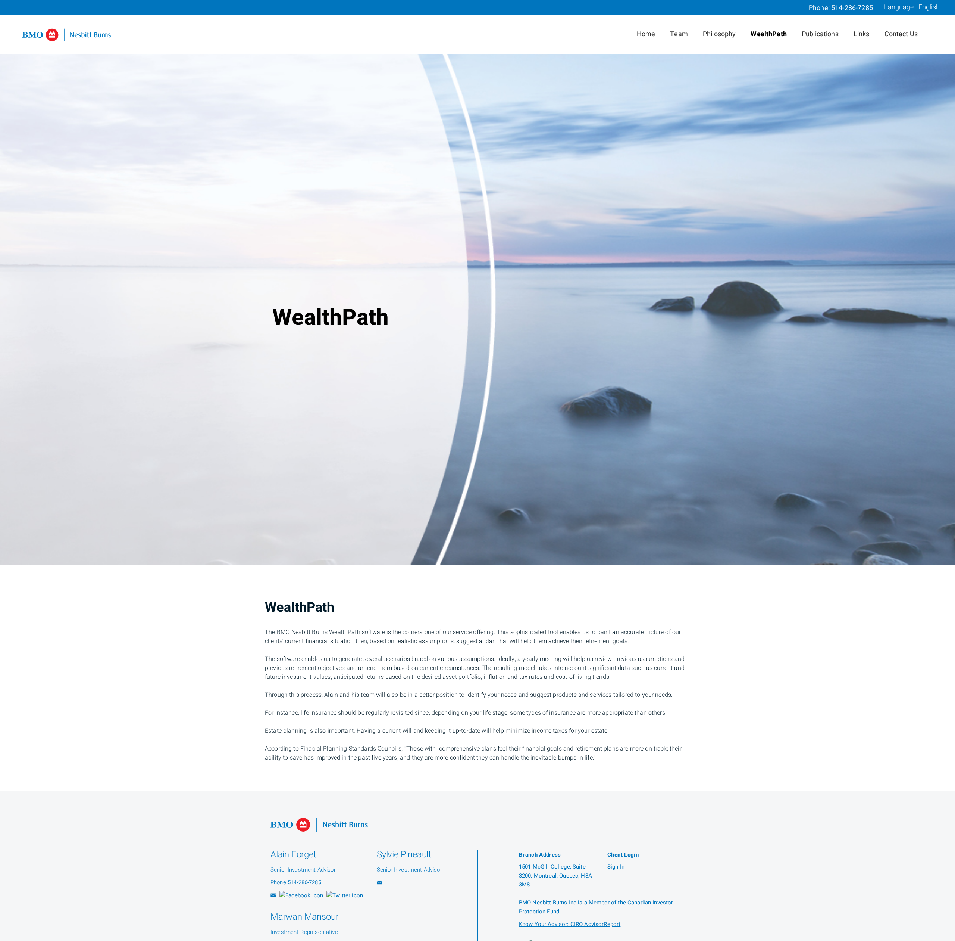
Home (646, 34)
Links (862, 34)
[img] (477, 282)
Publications (820, 34)
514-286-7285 (852, 8)
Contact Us (901, 34)
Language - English (912, 7)
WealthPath (769, 34)
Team (679, 34)
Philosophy (719, 34)
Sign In (615, 867)
